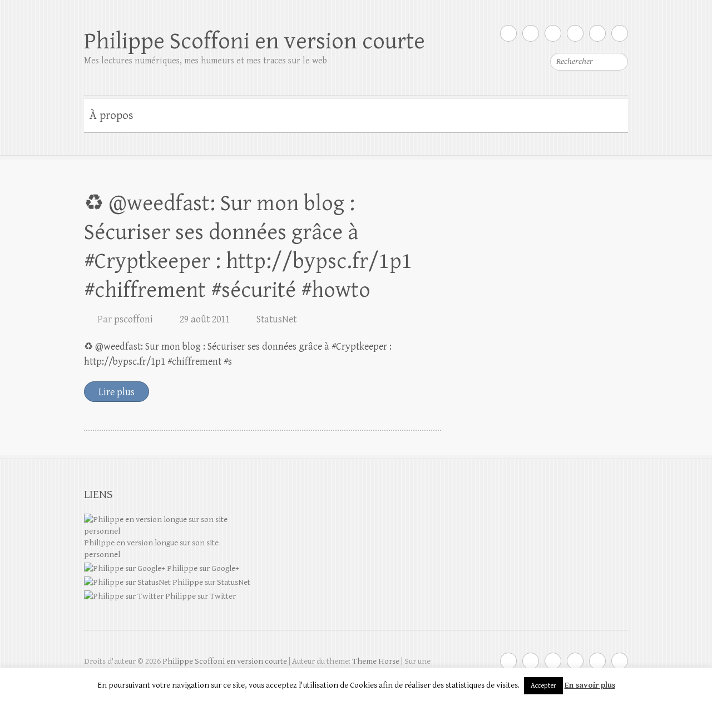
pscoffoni (133, 319)
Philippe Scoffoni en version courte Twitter (508, 33)
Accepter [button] (543, 686)
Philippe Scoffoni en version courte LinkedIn (575, 33)
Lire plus (116, 392)
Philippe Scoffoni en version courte (254, 41)
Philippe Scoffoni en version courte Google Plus (530, 33)
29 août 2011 (205, 319)
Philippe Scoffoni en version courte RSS (619, 33)
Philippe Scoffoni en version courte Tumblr (597, 33)
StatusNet (276, 319)
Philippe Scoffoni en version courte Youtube (553, 33)
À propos (112, 115)
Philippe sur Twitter (200, 596)
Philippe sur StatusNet (210, 582)
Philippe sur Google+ (202, 568)
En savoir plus (590, 685)
